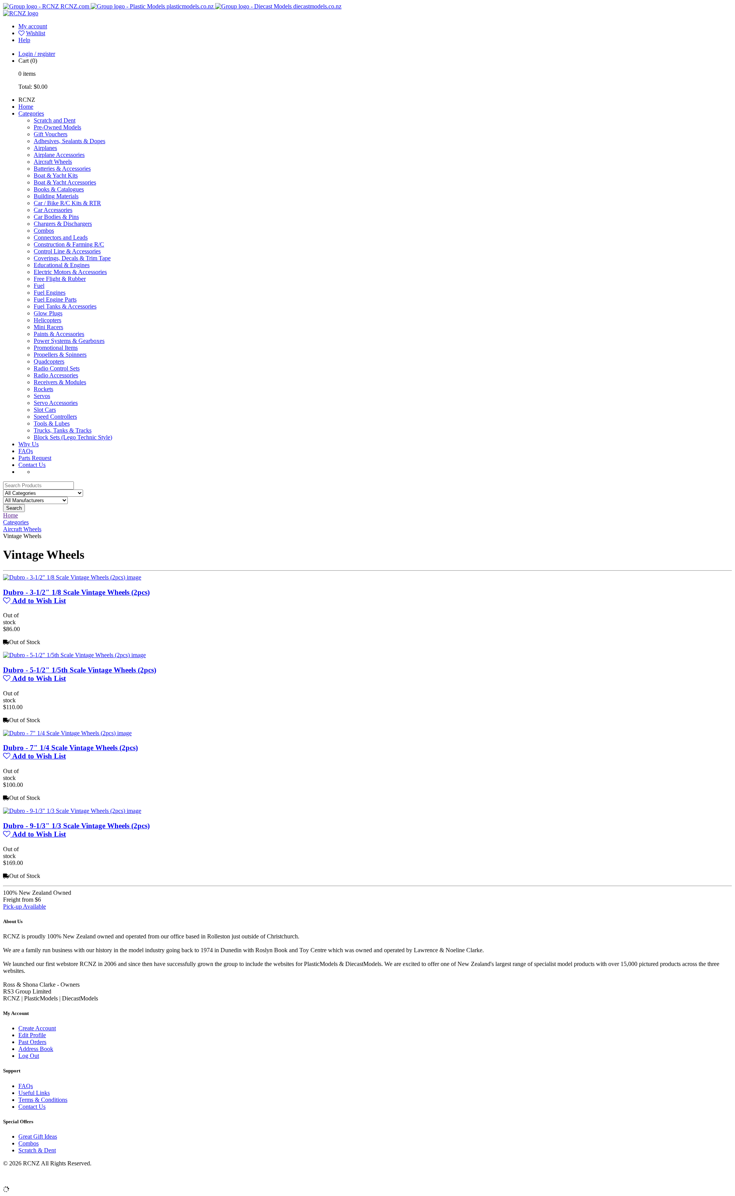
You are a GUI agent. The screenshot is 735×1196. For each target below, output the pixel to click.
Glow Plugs (48, 313)
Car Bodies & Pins (56, 217)
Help (24, 40)
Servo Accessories (56, 403)
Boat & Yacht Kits (56, 175)
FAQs (25, 451)
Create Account (37, 1028)
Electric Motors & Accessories (70, 272)
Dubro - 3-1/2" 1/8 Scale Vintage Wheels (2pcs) (76, 592)
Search (14, 508)
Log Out (28, 1055)
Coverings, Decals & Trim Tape (72, 258)
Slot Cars (45, 409)
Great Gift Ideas (37, 1136)
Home (25, 106)
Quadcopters (49, 361)
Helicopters (47, 320)
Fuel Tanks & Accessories (65, 306)
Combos (44, 230)
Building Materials (56, 196)
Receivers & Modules (60, 382)
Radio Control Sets (57, 368)
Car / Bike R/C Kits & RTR (67, 203)
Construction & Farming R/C (69, 244)
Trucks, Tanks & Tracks (62, 430)
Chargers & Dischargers (63, 223)
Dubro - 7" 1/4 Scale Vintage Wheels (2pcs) (70, 748)
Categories (31, 113)
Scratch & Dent (37, 1150)
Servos (42, 396)
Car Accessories (53, 210)
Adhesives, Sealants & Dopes (69, 141)
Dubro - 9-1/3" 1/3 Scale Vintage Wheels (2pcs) (76, 826)
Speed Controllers (55, 416)
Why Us (28, 444)
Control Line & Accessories (67, 251)
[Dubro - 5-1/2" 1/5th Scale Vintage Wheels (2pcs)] (74, 655)
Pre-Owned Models (57, 127)
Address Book (35, 1049)
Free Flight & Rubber (60, 279)
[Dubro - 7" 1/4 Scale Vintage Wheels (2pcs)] (67, 733)
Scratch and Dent (54, 120)
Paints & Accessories (59, 334)
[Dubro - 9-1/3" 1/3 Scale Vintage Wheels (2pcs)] (72, 811)
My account (32, 26)
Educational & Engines (62, 265)
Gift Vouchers (50, 134)
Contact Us (32, 465)
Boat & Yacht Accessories (65, 182)
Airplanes (45, 148)
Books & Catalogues (59, 189)
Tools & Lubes (52, 423)
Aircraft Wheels (53, 161)
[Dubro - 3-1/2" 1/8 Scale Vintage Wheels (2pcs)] (72, 577)
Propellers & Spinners (60, 354)
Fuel (39, 285)
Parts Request (34, 458)
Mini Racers (48, 327)
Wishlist (35, 33)
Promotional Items (56, 347)
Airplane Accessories (59, 155)
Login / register (36, 54)
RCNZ (26, 99)
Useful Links (34, 1093)
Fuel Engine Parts (55, 299)
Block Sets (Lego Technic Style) (73, 437)
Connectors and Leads (61, 237)
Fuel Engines (49, 292)
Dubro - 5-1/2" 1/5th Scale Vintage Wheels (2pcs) (79, 670)
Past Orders (32, 1042)
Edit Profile (32, 1035)
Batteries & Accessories (62, 168)
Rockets (43, 389)
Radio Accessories (56, 375)
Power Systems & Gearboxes (69, 341)
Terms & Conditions (42, 1099)
